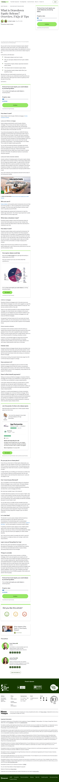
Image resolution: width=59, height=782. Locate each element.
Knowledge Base (23, 1)
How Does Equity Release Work (17, 6)
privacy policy (36, 771)
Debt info (37, 777)
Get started (7, 292)
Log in (55, 1)
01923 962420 (14, 702)
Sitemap (32, 777)
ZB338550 (11, 722)
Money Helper (43, 711)
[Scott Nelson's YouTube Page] (19, 652)
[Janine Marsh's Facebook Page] (10, 667)
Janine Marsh (13, 658)
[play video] (16, 185)
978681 (24, 764)
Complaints (16, 777)
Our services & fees (54, 777)
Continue (15, 105)
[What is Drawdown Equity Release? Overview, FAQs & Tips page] (46, 700)
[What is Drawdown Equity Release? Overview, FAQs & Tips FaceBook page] (43, 698)
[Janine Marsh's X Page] (12, 667)
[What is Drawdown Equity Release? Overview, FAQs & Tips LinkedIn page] (43, 700)
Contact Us (41, 1)
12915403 (33, 721)
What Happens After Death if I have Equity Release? (20, 628)
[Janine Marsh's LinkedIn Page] (17, 667)
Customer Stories (30, 1)
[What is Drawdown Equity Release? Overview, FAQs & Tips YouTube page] (40, 698)
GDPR (11, 777)
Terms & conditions (24, 777)
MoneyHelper (37, 726)
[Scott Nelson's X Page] (12, 652)
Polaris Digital (13, 769)
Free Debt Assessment (14, 1)
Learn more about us (15, 672)
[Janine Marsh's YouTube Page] (19, 667)
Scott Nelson (19, 632)
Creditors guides (44, 777)
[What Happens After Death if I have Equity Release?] (7, 630)
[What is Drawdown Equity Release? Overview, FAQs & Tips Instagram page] (46, 698)
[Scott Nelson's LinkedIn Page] (17, 652)
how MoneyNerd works (12, 762)
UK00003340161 (23, 722)
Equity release (4, 204)
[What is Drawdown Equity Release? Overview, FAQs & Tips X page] (40, 700)
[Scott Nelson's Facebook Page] (10, 652)
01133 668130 (13, 706)
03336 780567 (14, 699)
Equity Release (4, 6)
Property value (6, 97)
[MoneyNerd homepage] (4, 2)
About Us (36, 1)
